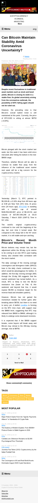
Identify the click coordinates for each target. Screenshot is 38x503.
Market (28, 395)
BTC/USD (23, 207)
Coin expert (5, 447)
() (19, 383)
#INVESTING (19, 21)
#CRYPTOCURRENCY (19, 16)
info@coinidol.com (8, 498)
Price (4, 399)
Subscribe (5, 493)
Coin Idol (13, 338)
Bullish (10, 399)
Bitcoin (5, 395)
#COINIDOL (19, 19)
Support (30, 399)
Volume (5, 402)
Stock (22, 395)
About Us (5, 491)
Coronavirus (13, 395)
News (27, 56)
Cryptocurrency (20, 399)
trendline (24, 305)
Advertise (5, 496)
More (20, 24)
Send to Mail (19, 363)
